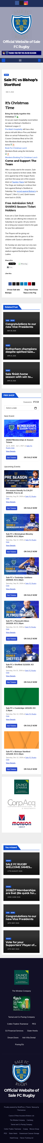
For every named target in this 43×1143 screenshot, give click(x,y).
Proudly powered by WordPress (14, 1107)
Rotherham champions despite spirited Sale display (21, 351)
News (6, 74)
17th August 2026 (15, 871)
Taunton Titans (18, 182)
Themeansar (21, 1110)
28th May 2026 (13, 923)
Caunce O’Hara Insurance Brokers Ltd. (21, 1116)
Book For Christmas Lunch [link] (16, 148)
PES (34, 1024)
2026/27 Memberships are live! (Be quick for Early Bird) (20, 893)
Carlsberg (30, 1120)
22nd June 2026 (14, 897)
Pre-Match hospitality (13, 129)
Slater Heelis (32, 1031)
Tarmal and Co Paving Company (21, 1017)
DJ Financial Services (14, 1031)
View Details (10, 451)
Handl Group (14, 1138)
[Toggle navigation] (20, 60)
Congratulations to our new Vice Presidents (21, 325)
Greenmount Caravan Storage (29, 1133)
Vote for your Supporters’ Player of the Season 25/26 (20, 945)
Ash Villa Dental (29, 1038)
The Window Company (21, 991)
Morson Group (34, 1129)
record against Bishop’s (26, 191)
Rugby (8, 860)
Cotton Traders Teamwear (17, 1024)
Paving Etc (19, 1044)
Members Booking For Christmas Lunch (21, 157)
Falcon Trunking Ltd (26, 1138)
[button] (36, 60)
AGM (7, 320)
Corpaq (25, 1129)
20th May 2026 (13, 949)
